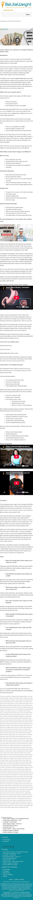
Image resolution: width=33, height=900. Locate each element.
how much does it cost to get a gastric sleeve (22, 785)
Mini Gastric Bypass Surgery (10, 825)
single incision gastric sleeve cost (24, 800)
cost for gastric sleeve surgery (6, 701)
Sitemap (5, 876)
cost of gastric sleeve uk (10, 710)
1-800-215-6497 (8, 10)
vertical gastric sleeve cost (15, 803)
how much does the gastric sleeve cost (8, 791)
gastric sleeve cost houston (8, 721)
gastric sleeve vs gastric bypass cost (21, 765)
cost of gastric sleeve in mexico (14, 705)
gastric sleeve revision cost (16, 745)
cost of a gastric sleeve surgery (22, 703)
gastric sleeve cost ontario (21, 729)
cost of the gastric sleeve (26, 712)
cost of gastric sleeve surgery (23, 707)
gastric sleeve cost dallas (15, 720)
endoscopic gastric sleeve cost (7, 714)
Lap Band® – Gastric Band (9, 822)
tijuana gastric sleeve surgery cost (20, 802)
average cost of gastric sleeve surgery (13, 700)
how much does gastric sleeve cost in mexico (13, 776)
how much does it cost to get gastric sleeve (9, 787)
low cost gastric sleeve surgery (12, 794)
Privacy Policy (6, 869)
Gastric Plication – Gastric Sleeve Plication (13, 828)
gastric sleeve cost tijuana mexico (7, 732)
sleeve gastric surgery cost (6, 802)
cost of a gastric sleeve (9, 703)
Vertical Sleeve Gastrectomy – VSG (12, 820)
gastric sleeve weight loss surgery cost (21, 767)
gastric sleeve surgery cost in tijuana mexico (17, 752)
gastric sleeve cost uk (14, 734)
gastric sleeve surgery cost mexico (21, 754)
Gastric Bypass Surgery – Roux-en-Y (12, 823)
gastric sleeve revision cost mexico (17, 747)
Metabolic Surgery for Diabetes (11, 830)
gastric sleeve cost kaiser (22, 725)
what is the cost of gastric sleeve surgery (21, 805)
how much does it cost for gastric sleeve (13, 783)
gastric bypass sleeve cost (20, 714)
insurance (29, 257)
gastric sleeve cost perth (14, 731)
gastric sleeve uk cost (7, 765)
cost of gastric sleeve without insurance (11, 712)
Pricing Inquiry (6, 839)
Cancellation (6, 871)
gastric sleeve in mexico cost (12, 738)
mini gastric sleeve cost (11, 798)
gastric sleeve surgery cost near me (20, 756)
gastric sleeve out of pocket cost (10, 743)
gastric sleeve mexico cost (20, 740)
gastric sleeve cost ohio (9, 729)
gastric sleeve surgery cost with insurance (20, 758)
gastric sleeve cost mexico (17, 727)
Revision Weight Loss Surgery (10, 832)
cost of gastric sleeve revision (10, 707)
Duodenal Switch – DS (8, 827)
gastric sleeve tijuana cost (15, 763)
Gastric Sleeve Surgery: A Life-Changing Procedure (16, 818)
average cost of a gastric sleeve (16, 698)
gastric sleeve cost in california (22, 721)
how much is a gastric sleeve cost (17, 792)
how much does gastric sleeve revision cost (16, 780)
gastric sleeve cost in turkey (10, 725)
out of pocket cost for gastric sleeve (8, 800)
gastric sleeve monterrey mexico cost (14, 741)
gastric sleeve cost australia (21, 718)
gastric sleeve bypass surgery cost (17, 716)
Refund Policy (6, 872)
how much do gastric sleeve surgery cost (22, 769)
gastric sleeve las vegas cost (6, 740)
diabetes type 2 (15, 341)
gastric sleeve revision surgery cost (18, 749)
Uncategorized (14, 696)
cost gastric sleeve (18, 701)
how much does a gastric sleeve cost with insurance (18, 772)
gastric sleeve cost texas (26, 731)
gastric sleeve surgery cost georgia (14, 751)
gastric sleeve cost (10, 718)
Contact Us (6, 841)
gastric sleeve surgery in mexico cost (17, 761)
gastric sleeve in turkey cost (25, 738)
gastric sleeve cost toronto (22, 732)
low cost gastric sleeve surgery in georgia (16, 796)
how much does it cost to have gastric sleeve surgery (20, 789)
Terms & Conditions (8, 874)
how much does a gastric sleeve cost (8, 771)
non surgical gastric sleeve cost (24, 798)
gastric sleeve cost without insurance (11, 736)
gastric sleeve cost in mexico (16, 723)
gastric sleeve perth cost (23, 743)
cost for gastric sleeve (28, 700)
